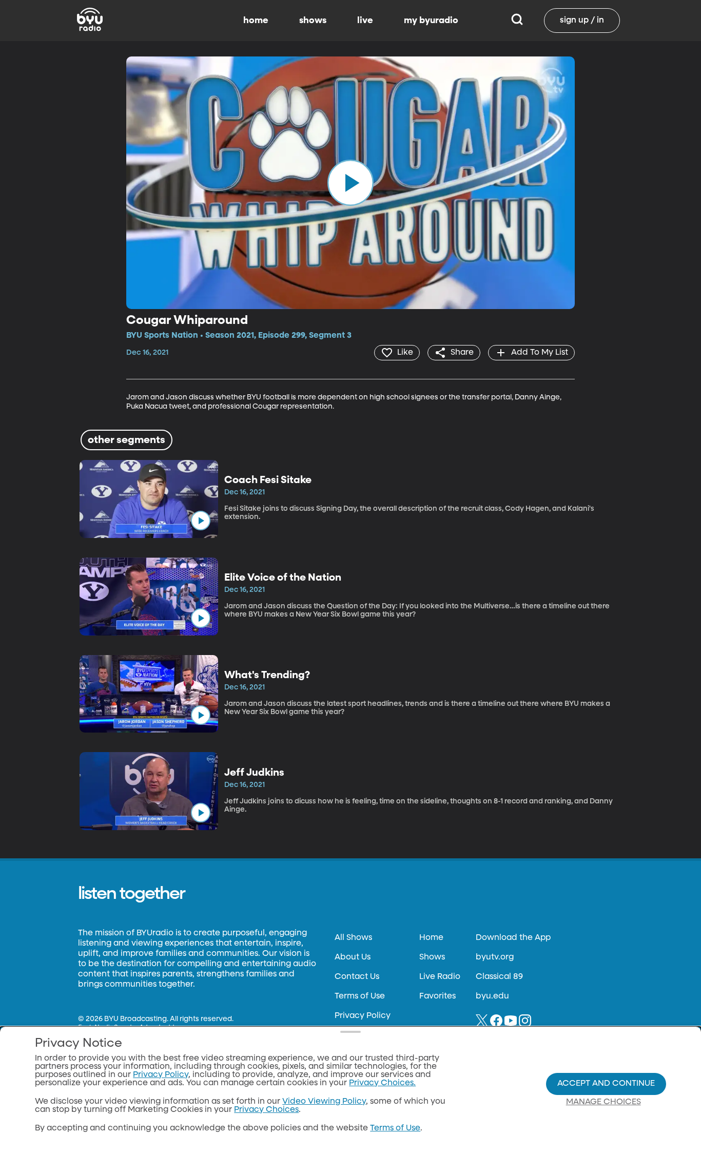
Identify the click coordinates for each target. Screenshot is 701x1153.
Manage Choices (603, 1102)
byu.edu (492, 996)
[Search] (517, 20)
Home (431, 938)
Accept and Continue (606, 1084)
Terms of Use (360, 996)
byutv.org (495, 957)
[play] (350, 183)
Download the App (513, 938)
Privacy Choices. (382, 1083)
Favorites (437, 996)
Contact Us (357, 977)
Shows (432, 957)
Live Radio (439, 977)
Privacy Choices (266, 1110)
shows (312, 20)
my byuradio (431, 20)
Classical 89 (499, 977)
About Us (353, 957)
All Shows (353, 938)
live (365, 20)
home (255, 20)
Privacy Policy (363, 1016)
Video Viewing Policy (324, 1102)
